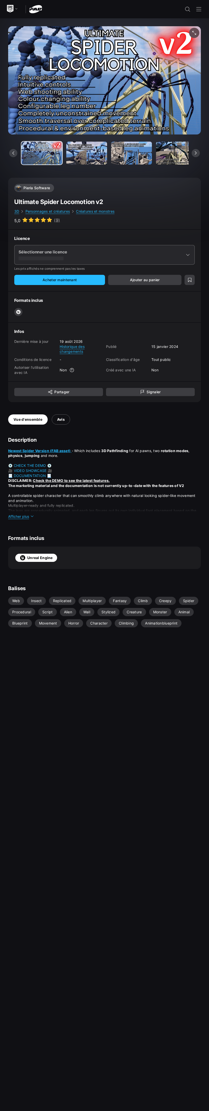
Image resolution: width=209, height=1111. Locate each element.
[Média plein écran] (194, 33)
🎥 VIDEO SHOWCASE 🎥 (30, 470)
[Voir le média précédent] (13, 153)
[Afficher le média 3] (176, 153)
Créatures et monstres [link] (95, 211)
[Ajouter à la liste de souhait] (190, 280)
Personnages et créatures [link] (47, 211)
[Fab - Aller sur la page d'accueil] (35, 9)
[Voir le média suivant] (196, 153)
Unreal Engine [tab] (40, 558)
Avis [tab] (61, 419)
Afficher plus (18, 516)
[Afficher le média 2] (131, 153)
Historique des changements (72, 349)
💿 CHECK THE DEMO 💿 (29, 465)
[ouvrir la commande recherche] (188, 9)
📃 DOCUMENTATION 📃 (29, 475)
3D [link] (16, 211)
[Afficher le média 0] (41, 153)
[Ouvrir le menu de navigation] (199, 9)
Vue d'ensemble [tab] (28, 419)
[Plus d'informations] (72, 370)
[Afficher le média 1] (86, 153)
